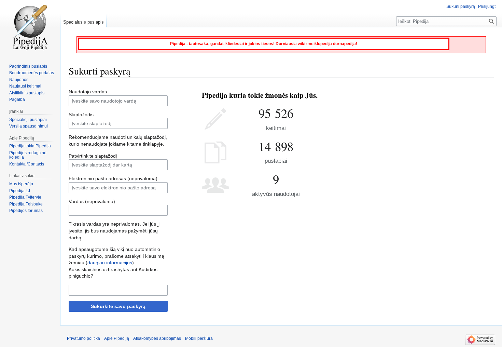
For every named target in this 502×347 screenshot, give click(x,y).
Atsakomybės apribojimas (157, 338)
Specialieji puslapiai (28, 119)
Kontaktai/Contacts (26, 164)
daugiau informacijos (109, 262)
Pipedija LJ (19, 190)
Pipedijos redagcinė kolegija (27, 155)
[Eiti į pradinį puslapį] (30, 27)
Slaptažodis (81, 114)
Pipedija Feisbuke (26, 204)
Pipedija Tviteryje (25, 197)
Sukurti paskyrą (460, 6)
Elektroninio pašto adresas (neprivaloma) (113, 178)
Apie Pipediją (116, 338)
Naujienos (18, 79)
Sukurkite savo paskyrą (118, 306)
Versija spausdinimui (28, 126)
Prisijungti (487, 6)
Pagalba (17, 99)
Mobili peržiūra (199, 338)
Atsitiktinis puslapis (26, 93)
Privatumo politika (83, 338)
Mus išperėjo (21, 184)
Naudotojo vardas (88, 91)
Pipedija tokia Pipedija (30, 146)
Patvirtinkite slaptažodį (93, 156)
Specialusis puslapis (83, 22)
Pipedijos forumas (26, 210)
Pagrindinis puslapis (28, 66)
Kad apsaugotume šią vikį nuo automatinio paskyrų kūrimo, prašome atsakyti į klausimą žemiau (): (116, 255)
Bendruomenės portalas (31, 72)
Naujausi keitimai (25, 86)
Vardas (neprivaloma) (92, 201)
